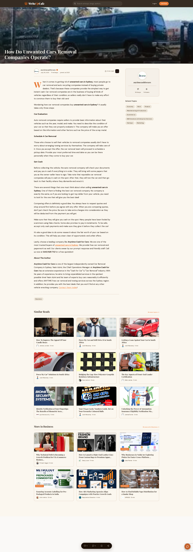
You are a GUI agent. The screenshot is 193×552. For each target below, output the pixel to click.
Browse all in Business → (151, 427)
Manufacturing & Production (136, 111)
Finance (147, 106)
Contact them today (68, 287)
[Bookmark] (101, 546)
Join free (164, 4)
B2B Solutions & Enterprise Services (139, 119)
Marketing (140, 123)
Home (4, 10)
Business (11, 10)
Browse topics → (153, 312)
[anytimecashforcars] (36, 71)
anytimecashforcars (48, 70)
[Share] (108, 546)
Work (139, 106)
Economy (130, 106)
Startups (130, 123)
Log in (154, 4)
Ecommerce (131, 115)
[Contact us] (187, 546)
